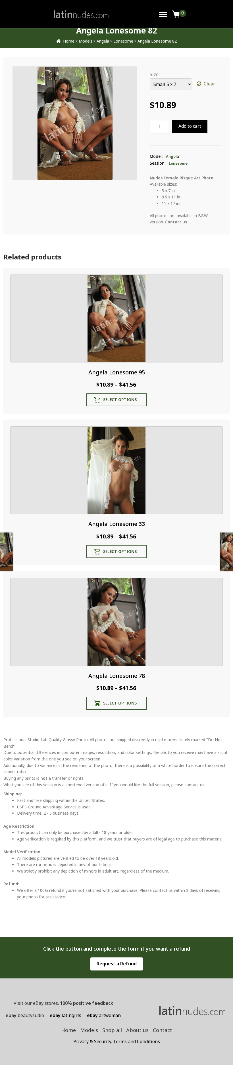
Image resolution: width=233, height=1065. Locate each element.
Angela (103, 41)
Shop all (112, 1030)
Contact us (176, 222)
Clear (209, 84)
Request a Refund (117, 964)
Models (85, 41)
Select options (120, 399)
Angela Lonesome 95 (116, 372)
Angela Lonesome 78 (116, 676)
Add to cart (189, 126)
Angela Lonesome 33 (116, 524)
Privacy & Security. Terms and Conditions (116, 1041)
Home (68, 41)
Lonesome (123, 41)
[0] (176, 14)
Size (154, 74)
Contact (162, 1030)
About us (137, 1030)
